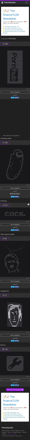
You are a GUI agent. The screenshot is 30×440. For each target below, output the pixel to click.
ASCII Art (10, 432)
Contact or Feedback (12, 434)
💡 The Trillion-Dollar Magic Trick (11, 26)
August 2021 (15, 284)
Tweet (13, 97)
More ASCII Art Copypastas (14, 389)
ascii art (27, 89)
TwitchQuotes (10, 2)
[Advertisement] (15, 118)
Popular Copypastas (15, 430)
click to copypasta (15, 92)
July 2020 (15, 95)
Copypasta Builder (17, 432)
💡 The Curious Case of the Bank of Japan (13, 29)
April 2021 (15, 191)
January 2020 (15, 382)
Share (17, 97)
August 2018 (15, 338)
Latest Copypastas (6, 430)
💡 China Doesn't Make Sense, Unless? (12, 28)
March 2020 (15, 227)
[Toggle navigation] (27, 2)
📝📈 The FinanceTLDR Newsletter (11, 14)
